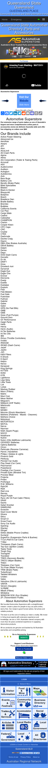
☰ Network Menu (24, 684)
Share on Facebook (24, 649)
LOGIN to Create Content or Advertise (24, 744)
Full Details (24, 61)
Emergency (16, 19)
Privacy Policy (26, 757)
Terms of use (13, 757)
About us (36, 757)
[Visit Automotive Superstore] (24, 101)
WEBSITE (24, 637)
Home (4, 19)
